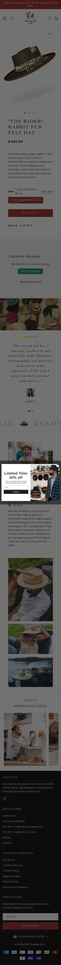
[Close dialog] (57, 466)
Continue (16, 492)
